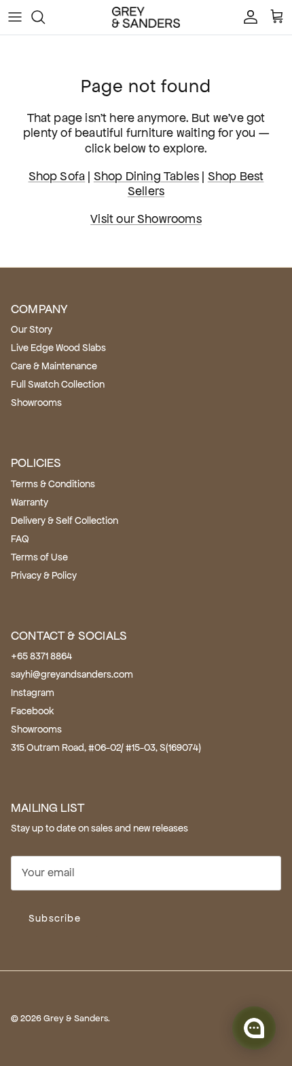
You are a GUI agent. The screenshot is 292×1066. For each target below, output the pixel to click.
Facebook (32, 711)
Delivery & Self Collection (64, 520)
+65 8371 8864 (41, 656)
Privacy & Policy (44, 575)
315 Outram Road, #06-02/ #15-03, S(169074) (106, 747)
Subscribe (55, 918)
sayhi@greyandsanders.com (72, 674)
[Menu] (15, 17)
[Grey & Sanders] (146, 17)
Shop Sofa (57, 176)
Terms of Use (39, 557)
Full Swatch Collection (58, 384)
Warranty (29, 502)
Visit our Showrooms (146, 218)
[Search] (45, 17)
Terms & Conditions (53, 484)
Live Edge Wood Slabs (58, 348)
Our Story (31, 329)
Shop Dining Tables (146, 176)
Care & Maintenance (54, 366)
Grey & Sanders (75, 1018)
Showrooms (36, 402)
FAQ (20, 539)
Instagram (32, 692)
